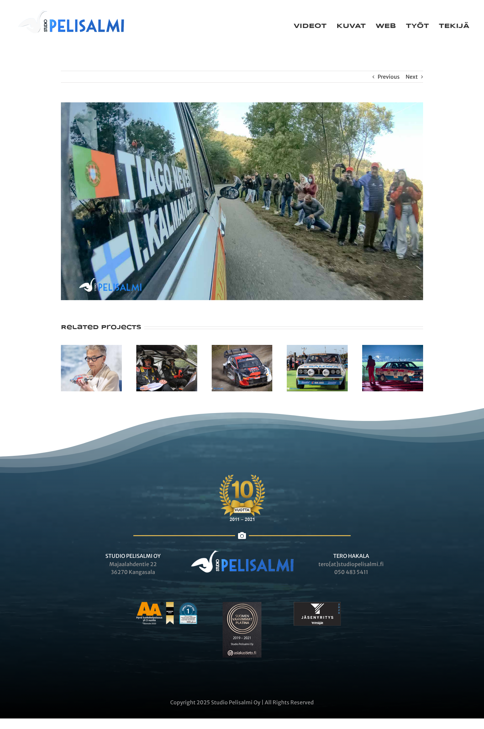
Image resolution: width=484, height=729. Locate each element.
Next (412, 76)
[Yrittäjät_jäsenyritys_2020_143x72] (317, 604)
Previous (389, 76)
